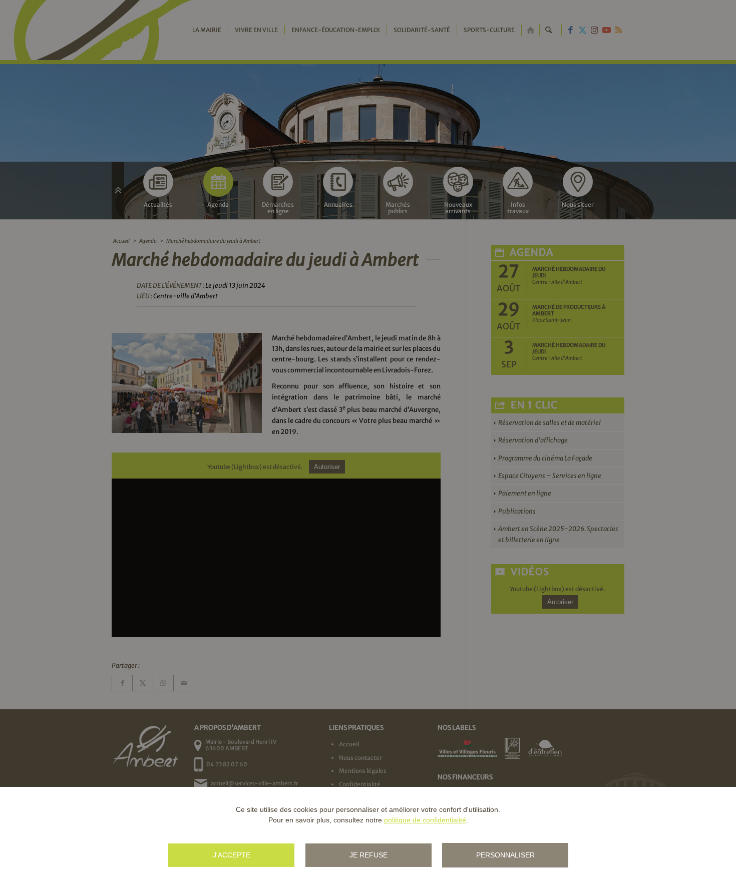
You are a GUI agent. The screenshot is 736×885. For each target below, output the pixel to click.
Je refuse (368, 855)
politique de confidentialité (425, 820)
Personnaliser (505, 855)
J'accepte (231, 855)
